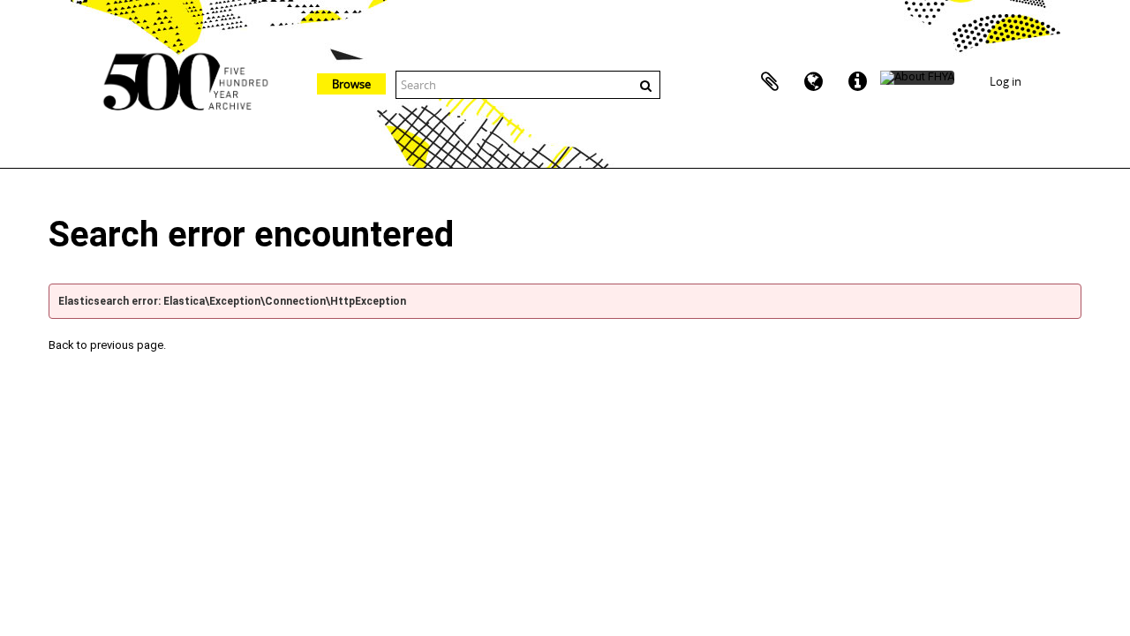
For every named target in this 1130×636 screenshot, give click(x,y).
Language (814, 82)
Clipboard (770, 82)
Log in (1005, 81)
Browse (351, 84)
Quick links (858, 82)
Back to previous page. (107, 345)
